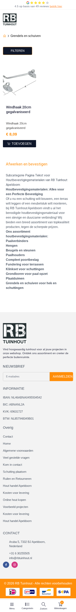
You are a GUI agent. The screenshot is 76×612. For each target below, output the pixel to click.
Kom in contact (12, 464)
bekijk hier (56, 6)
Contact (8, 436)
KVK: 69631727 (13, 411)
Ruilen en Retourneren (17, 478)
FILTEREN (18, 50)
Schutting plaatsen (14, 471)
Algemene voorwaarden (18, 450)
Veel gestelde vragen (16, 457)
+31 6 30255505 (19, 553)
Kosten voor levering (16, 492)
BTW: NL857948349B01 (18, 418)
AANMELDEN (63, 376)
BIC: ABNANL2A (13, 404)
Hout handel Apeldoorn (17, 485)
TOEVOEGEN (22, 143)
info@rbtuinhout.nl (20, 558)
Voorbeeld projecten (15, 506)
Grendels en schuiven (26, 36)
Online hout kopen (14, 499)
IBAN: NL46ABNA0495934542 (22, 397)
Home (7, 443)
